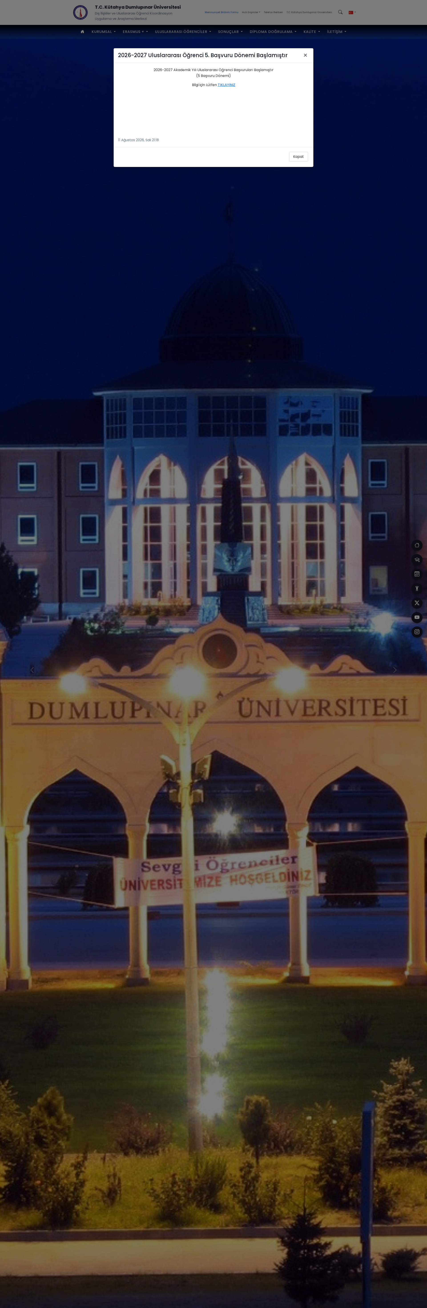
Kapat (298, 156)
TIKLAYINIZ (226, 84)
